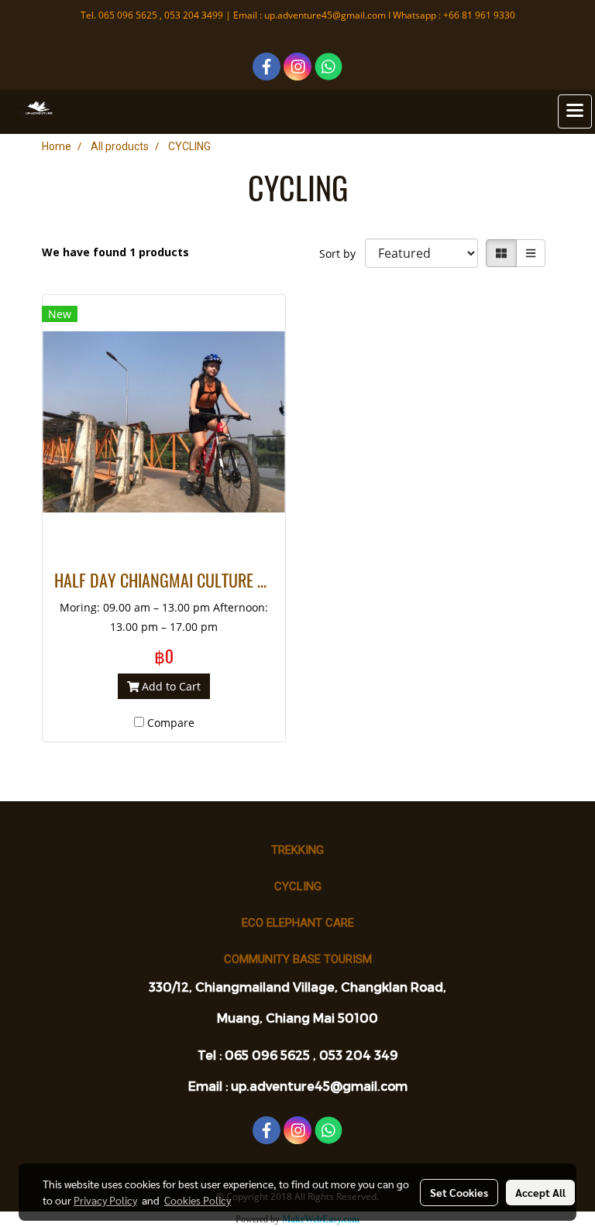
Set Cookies (459, 1192)
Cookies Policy (197, 1200)
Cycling (298, 886)
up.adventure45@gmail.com (325, 15)
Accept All (540, 1192)
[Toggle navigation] (575, 111)
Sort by (342, 253)
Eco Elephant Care (298, 923)
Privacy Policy (105, 1200)
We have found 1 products (115, 252)
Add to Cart (170, 686)
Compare (170, 722)
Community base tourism (298, 959)
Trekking (297, 850)
